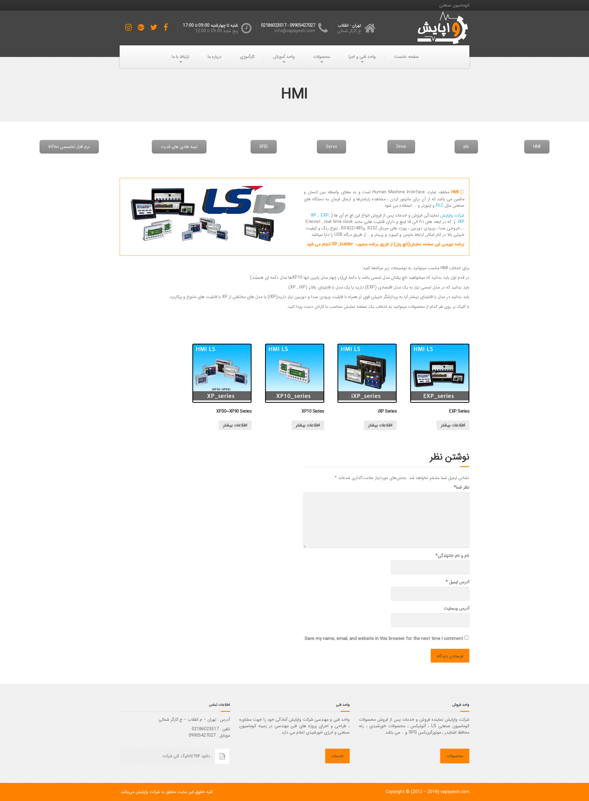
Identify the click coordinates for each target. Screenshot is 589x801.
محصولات (321, 56)
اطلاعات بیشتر (453, 425)
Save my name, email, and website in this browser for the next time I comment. (383, 638)
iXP (460, 221)
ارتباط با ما (180, 56)
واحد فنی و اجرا (362, 56)
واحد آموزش (284, 56)
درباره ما (214, 56)
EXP (325, 215)
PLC (440, 205)
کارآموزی (247, 56)
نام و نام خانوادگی (452, 556)
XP (313, 215)
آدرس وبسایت (456, 608)
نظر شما (461, 487)
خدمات (337, 756)
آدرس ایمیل (457, 582)
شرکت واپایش (452, 215)
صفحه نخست (406, 56)
